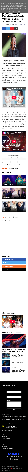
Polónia (21, 162)
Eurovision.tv (5, 436)
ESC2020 (6, 162)
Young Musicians (6, 435)
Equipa (4, 445)
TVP (19, 164)
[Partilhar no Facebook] (4, 28)
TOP (14, 164)
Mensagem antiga (13, 168)
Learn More (11, 12)
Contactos (5, 446)
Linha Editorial (6, 443)
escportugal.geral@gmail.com (10, 423)
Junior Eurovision (6, 438)
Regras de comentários (8, 448)
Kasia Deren (14, 162)
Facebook (9, 157)
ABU (4, 440)
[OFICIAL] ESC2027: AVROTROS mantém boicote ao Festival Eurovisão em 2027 (13, 350)
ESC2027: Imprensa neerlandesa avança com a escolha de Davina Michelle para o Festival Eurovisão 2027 (18, 370)
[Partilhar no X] (8, 28)
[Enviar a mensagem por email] (16, 28)
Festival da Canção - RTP (8, 433)
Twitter (13, 157)
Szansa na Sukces (7, 164)
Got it (18, 12)
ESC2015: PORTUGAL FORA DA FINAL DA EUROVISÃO (18, 361)
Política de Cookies (7, 450)
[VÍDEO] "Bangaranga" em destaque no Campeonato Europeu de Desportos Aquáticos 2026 (18, 356)
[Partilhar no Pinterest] (12, 28)
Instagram (17, 157)
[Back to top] (24, 469)
